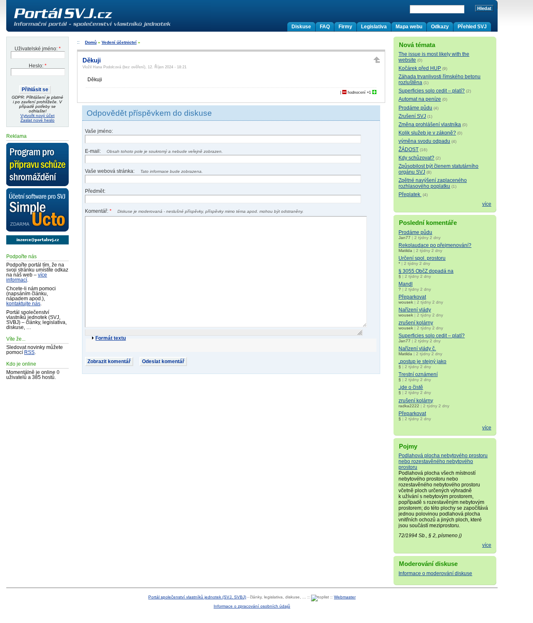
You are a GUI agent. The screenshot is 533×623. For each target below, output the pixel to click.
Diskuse (301, 27)
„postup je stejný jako (422, 361)
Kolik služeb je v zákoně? (427, 133)
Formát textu (110, 338)
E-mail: (93, 151)
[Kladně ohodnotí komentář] (374, 92)
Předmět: (95, 191)
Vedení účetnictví (119, 42)
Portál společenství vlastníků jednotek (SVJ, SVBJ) (197, 597)
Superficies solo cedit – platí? (432, 91)
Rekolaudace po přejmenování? (435, 245)
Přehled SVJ (472, 27)
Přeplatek (410, 194)
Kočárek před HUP (420, 68)
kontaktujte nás (23, 303)
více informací (26, 277)
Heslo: (38, 65)
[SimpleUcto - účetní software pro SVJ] (37, 210)
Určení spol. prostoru (422, 258)
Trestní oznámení (418, 374)
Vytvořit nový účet (37, 115)
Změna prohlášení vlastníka (430, 124)
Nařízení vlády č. (417, 348)
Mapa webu (409, 27)
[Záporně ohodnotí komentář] (344, 92)
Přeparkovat (412, 297)
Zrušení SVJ (412, 116)
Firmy (345, 27)
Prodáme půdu (415, 108)
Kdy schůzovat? (416, 158)
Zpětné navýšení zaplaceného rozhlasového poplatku (433, 183)
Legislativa (374, 27)
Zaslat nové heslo (37, 120)
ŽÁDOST (408, 149)
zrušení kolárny (416, 323)
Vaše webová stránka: (110, 171)
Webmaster (345, 597)
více (486, 204)
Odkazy (440, 27)
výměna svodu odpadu (424, 141)
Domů (91, 42)
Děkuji (91, 60)
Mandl (406, 284)
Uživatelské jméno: (38, 48)
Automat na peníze (420, 99)
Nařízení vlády (415, 310)
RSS (29, 352)
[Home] (109, 27)
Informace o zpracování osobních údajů (252, 606)
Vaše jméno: (99, 131)
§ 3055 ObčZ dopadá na (426, 271)
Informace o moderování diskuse (435, 573)
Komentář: (98, 211)
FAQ (325, 27)
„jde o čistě (411, 387)
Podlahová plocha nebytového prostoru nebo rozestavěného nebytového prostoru (443, 461)
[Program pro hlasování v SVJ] (37, 165)
